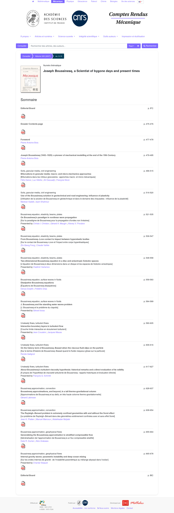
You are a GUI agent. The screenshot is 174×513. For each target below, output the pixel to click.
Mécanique (58, 1)
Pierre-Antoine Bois (29, 142)
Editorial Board (28, 108)
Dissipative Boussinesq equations (37, 282)
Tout (131, 45)
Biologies (113, 1)
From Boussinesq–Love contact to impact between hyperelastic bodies (55, 239)
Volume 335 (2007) (43, 56)
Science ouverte (65, 36)
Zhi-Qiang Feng (28, 245)
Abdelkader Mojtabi (61, 419)
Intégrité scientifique (88, 36)
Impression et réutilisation (133, 36)
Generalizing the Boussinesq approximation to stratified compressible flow (57, 434)
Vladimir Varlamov (41, 266)
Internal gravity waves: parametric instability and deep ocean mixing (53, 456)
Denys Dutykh (27, 288)
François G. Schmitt (42, 375)
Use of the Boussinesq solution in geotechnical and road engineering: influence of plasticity (65, 195)
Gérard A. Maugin (59, 223)
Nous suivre (104, 508)
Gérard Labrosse (28, 397)
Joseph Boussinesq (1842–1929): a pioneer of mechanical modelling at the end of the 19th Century (68, 155)
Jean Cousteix (39, 332)
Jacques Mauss (55, 332)
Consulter (22, 45)
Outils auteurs (109, 36)
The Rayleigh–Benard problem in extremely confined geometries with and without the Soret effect (67, 413)
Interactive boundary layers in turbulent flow (42, 326)
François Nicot (62, 179)
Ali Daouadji (49, 179)
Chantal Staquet (40, 462)
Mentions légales (118, 508)
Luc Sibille (37, 179)
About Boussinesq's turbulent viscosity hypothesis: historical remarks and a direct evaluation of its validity (72, 369)
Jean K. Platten (27, 419)
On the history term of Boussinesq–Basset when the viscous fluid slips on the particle (62, 347)
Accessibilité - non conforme (84, 508)
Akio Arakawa (42, 440)
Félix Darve (26, 179)
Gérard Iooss (39, 310)
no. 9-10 (58, 56)
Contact (130, 508)
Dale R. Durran (27, 440)
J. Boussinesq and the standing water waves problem (46, 304)
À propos (25, 36)
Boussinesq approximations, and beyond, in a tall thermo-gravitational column (58, 391)
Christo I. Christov (41, 223)
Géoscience (82, 1)
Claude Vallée (42, 245)
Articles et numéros (44, 36)
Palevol (94, 1)
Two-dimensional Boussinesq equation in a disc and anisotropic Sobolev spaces (60, 260)
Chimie (103, 1)
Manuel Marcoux (43, 419)
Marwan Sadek (27, 201)
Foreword (25, 139)
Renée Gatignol (28, 353)
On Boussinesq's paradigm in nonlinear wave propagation (49, 217)
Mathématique (43, 1)
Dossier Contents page (32, 123)
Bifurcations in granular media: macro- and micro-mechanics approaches (56, 173)
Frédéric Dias (41, 288)
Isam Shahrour (42, 201)
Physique (70, 1)
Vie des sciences (128, 1)
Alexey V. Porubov (76, 223)
